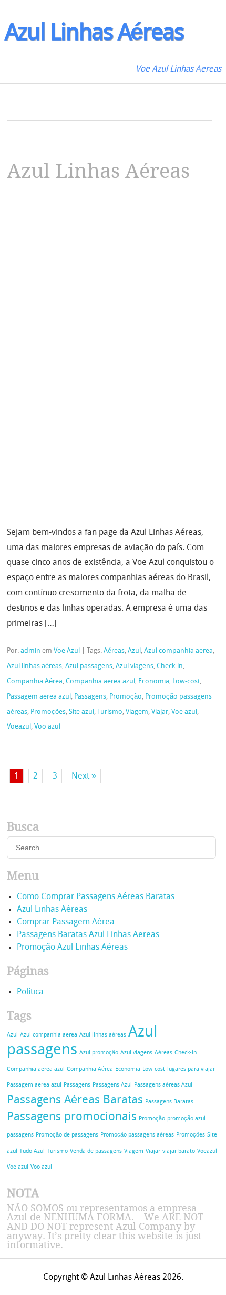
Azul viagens (134, 666)
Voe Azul (67, 650)
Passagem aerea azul (39, 696)
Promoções (48, 712)
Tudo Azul (32, 1151)
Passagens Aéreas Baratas (75, 1100)
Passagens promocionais (72, 1117)
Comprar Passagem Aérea (66, 922)
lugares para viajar (191, 1069)
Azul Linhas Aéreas (98, 171)
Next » (83, 776)
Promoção (125, 696)
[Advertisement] (86, 266)
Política (30, 992)
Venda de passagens (96, 1151)
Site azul (81, 712)
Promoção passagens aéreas (137, 1135)
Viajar (159, 712)
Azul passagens (88, 666)
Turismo (109, 712)
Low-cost (186, 681)
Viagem (137, 712)
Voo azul (47, 726)
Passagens (90, 696)
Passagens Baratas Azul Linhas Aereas (88, 935)
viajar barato (178, 1151)
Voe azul (184, 712)
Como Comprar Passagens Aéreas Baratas (95, 897)
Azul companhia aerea (178, 650)
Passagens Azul (112, 1085)
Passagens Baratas (169, 1102)
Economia (153, 681)
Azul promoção (98, 1053)
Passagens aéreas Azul (163, 1085)
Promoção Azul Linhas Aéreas (72, 947)
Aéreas (114, 650)
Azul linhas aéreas (34, 666)
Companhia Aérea (35, 681)
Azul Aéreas (94, 34)
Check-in (170, 666)
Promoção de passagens (67, 1135)
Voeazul (19, 726)
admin (30, 650)
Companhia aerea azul (100, 681)
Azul (134, 650)
